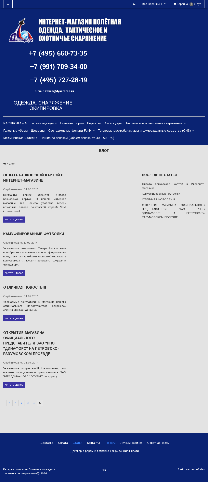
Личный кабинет (130, 443)
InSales (200, 469)
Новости (110, 443)
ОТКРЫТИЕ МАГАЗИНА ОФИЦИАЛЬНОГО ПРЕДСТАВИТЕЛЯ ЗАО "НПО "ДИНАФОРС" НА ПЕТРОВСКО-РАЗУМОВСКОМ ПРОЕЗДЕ (31, 343)
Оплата (62, 443)
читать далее (14, 220)
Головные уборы (15, 130)
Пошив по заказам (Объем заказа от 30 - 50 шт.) (77, 138)
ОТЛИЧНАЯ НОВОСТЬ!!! (24, 287)
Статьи (77, 443)
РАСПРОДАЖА (15, 123)
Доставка (46, 443)
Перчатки (94, 123)
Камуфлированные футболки (33, 234)
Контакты (93, 443)
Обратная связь (157, 443)
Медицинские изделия (20, 138)
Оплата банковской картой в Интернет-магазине (33, 178)
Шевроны (38, 130)
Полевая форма (72, 123)
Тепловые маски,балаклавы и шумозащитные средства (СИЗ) (144, 130)
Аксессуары (113, 123)
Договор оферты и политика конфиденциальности (104, 451)
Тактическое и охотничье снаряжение (153, 123)
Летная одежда (42, 123)
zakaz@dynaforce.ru (59, 91)
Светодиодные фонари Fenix (69, 130)
